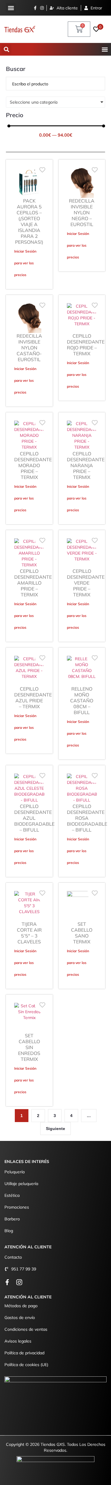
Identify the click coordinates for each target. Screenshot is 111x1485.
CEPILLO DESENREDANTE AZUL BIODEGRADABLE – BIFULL (34, 818)
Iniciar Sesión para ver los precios (25, 263)
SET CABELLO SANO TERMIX (81, 933)
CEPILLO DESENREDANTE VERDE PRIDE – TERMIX (85, 583)
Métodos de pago (21, 1305)
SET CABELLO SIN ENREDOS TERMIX (29, 1047)
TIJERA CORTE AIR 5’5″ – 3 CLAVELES (29, 933)
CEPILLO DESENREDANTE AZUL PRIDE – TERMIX (33, 697)
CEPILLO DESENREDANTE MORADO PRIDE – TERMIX (33, 465)
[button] (11, 8)
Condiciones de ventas (25, 1329)
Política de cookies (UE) (26, 1364)
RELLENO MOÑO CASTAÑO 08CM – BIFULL (81, 700)
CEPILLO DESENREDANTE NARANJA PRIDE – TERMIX (85, 465)
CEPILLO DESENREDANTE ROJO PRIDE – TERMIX (85, 344)
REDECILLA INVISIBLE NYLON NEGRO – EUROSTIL (81, 212)
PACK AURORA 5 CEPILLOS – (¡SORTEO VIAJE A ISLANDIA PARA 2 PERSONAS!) (29, 221)
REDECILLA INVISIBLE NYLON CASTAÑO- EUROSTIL (29, 347)
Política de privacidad (24, 1352)
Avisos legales (17, 1341)
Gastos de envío (19, 1317)
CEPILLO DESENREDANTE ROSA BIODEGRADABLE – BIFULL (87, 818)
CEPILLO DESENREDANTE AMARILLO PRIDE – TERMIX (33, 583)
